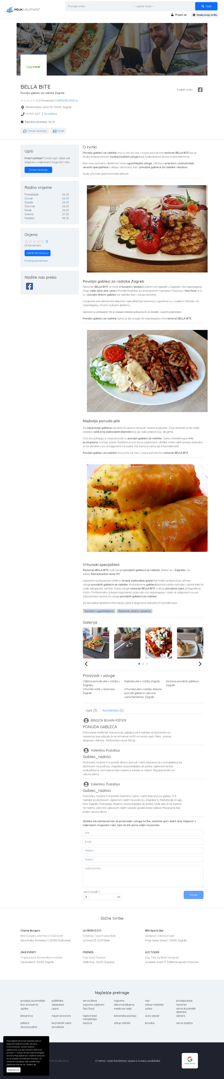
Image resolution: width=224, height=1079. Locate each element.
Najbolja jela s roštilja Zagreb (142, 681)
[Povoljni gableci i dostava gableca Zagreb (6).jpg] (158, 643)
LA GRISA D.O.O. (92, 930)
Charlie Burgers (30, 930)
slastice (87, 1023)
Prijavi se (181, 14)
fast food (88, 1008)
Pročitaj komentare (36, 260)
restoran (181, 1004)
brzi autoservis (29, 1004)
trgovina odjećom (93, 1004)
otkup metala (122, 1023)
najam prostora (61, 1015)
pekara (24, 1023)
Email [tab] (60, 131)
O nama (100, 1060)
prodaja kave (184, 1000)
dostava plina (28, 1027)
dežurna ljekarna (124, 1004)
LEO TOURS (152, 952)
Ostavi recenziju (37, 131)
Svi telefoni (50, 113)
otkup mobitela (154, 1004)
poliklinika (57, 1000)
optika (24, 1008)
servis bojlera (184, 1023)
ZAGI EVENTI (28, 952)
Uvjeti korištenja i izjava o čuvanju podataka (133, 1060)
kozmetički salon (61, 1023)
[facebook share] (200, 89)
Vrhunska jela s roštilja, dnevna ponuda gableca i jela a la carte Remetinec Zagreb (143, 693)
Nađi (208, 6)
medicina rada (123, 1008)
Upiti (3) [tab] (91, 710)
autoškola (58, 1027)
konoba (149, 1023)
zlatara (180, 1015)
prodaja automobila (32, 1000)
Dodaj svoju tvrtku (206, 14)
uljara (55, 1008)
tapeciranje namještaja (90, 1017)
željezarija (58, 1004)
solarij (148, 1008)
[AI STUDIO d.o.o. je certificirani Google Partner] (190, 1060)
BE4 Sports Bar (154, 930)
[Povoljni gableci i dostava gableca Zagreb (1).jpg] (190, 643)
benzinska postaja (125, 1015)
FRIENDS (88, 952)
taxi (147, 1000)
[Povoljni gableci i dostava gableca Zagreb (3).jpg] (127, 643)
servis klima (90, 1000)
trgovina (119, 1000)
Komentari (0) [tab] (113, 710)
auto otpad (152, 1015)
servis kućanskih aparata (186, 1010)
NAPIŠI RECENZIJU (67, 100)
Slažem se (13, 1069)
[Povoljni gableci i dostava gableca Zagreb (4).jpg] (96, 643)
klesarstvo (26, 1015)
